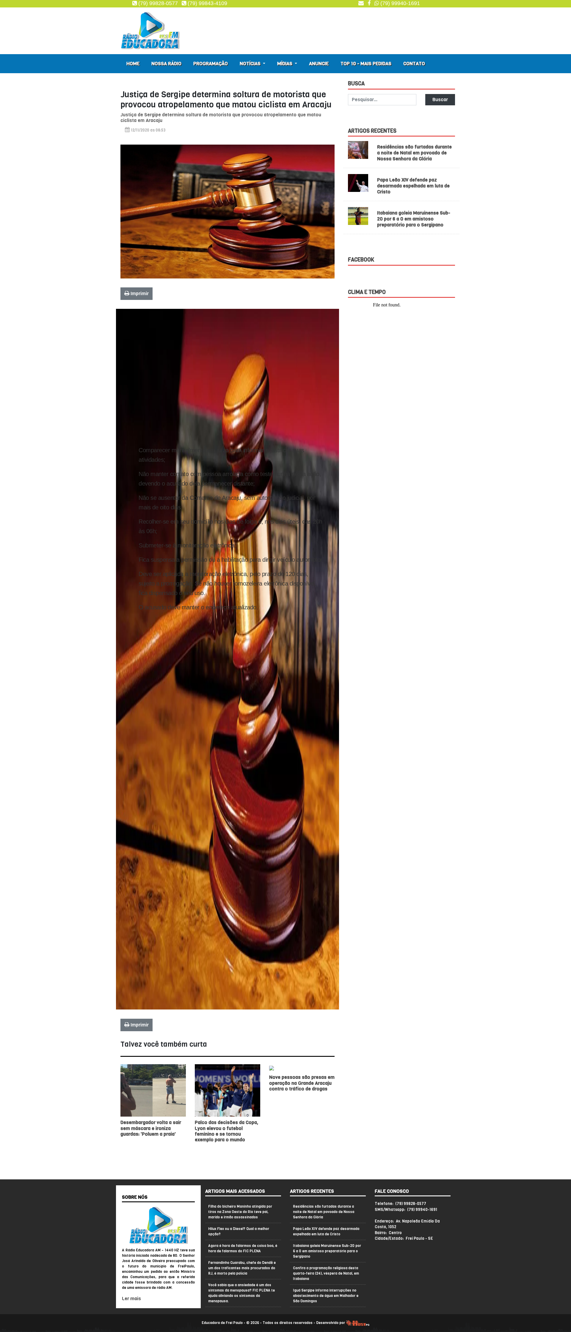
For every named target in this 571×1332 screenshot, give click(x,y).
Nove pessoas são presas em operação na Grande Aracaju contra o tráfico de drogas (302, 1083)
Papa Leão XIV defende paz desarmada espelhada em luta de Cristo (413, 186)
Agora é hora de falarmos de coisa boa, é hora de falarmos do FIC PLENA (242, 1248)
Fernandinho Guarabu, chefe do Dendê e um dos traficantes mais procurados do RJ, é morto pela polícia (242, 1268)
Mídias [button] (285, 63)
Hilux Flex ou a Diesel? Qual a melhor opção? (238, 1231)
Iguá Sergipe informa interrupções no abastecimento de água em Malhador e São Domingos (325, 1295)
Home (132, 63)
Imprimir (139, 293)
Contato (414, 63)
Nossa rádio (166, 63)
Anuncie (319, 63)
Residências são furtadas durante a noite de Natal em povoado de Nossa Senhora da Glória (414, 153)
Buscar (440, 99)
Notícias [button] (251, 63)
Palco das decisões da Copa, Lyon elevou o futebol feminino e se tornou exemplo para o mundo (226, 1131)
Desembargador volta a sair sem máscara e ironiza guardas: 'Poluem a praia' (150, 1128)
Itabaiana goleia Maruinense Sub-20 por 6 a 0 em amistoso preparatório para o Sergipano (413, 219)
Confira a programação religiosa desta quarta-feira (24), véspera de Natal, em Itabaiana (326, 1273)
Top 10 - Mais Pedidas (366, 63)
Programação (210, 63)
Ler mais (131, 1298)
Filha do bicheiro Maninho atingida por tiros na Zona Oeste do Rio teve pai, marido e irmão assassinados (240, 1212)
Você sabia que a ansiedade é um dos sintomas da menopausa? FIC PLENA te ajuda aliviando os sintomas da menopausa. (241, 1293)
